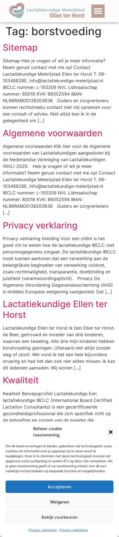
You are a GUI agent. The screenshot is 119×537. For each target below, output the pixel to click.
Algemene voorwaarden (52, 133)
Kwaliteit (21, 380)
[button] (110, 432)
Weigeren (59, 502)
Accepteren (59, 486)
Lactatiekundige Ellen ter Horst (55, 309)
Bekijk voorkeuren (59, 517)
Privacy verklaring (43, 530)
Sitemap (20, 47)
